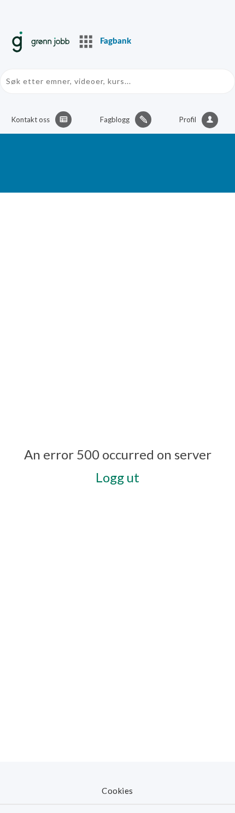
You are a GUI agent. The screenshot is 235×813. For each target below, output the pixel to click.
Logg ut (117, 477)
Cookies (117, 791)
